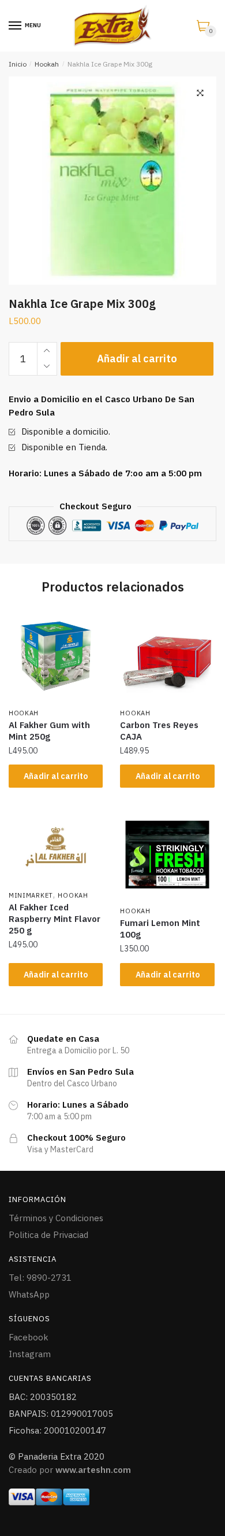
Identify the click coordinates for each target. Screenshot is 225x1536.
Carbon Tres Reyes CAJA (159, 730)
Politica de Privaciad (48, 1234)
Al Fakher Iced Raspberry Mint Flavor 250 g (54, 919)
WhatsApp (29, 1294)
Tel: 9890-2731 (40, 1277)
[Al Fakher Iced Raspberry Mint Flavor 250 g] (56, 846)
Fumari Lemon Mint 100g (160, 928)
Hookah (47, 64)
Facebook (28, 1337)
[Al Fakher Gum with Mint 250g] (56, 656)
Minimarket (31, 895)
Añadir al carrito (137, 358)
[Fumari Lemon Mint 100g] (167, 854)
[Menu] (15, 26)
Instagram (30, 1353)
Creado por (70, 1469)
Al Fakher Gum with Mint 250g (49, 730)
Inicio (18, 64)
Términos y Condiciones (56, 1217)
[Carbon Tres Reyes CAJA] (167, 656)
